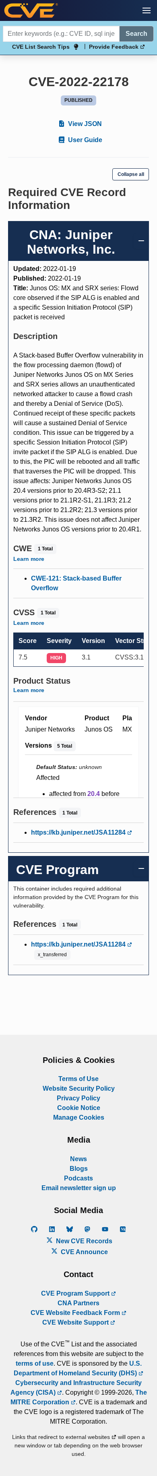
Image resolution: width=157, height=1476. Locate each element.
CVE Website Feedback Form (76, 1312)
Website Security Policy (79, 1088)
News (78, 1159)
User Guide (84, 139)
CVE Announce (83, 1252)
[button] (146, 10)
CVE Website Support (76, 1322)
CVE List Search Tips (41, 46)
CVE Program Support (76, 1293)
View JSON (84, 123)
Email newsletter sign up (78, 1188)
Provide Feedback (114, 46)
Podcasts (78, 1178)
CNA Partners (78, 1303)
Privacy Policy (78, 1098)
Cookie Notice (78, 1107)
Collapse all (131, 174)
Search (136, 33)
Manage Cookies (78, 1117)
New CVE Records (83, 1241)
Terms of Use (78, 1078)
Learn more (28, 559)
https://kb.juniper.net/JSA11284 (79, 832)
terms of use (35, 1363)
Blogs (79, 1168)
